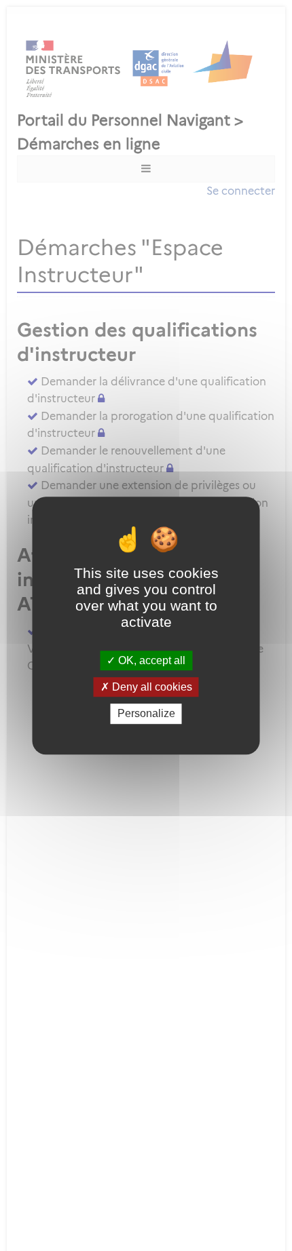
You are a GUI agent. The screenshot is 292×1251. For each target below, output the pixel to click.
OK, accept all (150, 660)
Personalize (146, 714)
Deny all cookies (150, 687)
